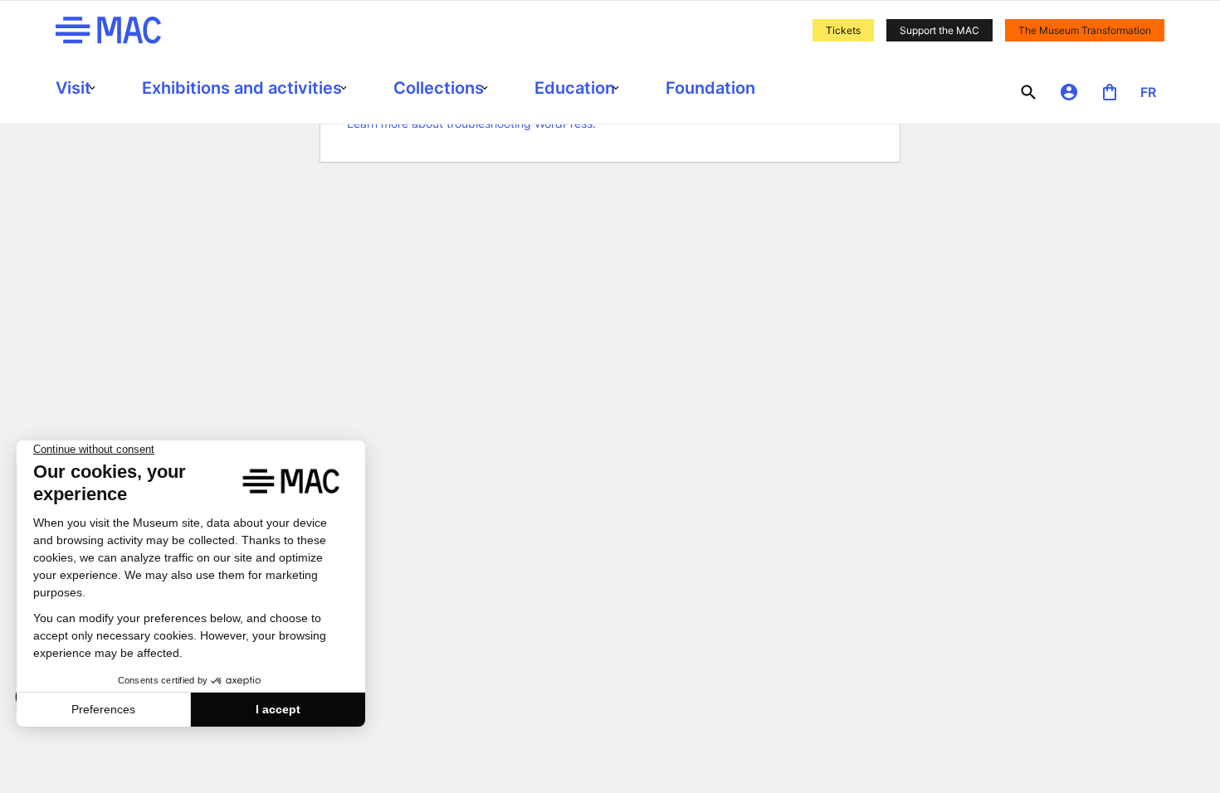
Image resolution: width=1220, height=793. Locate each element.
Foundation (710, 88)
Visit (73, 88)
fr (1148, 92)
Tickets (843, 30)
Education (574, 88)
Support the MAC (939, 30)
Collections (438, 88)
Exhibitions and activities (242, 88)
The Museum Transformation (1084, 30)
